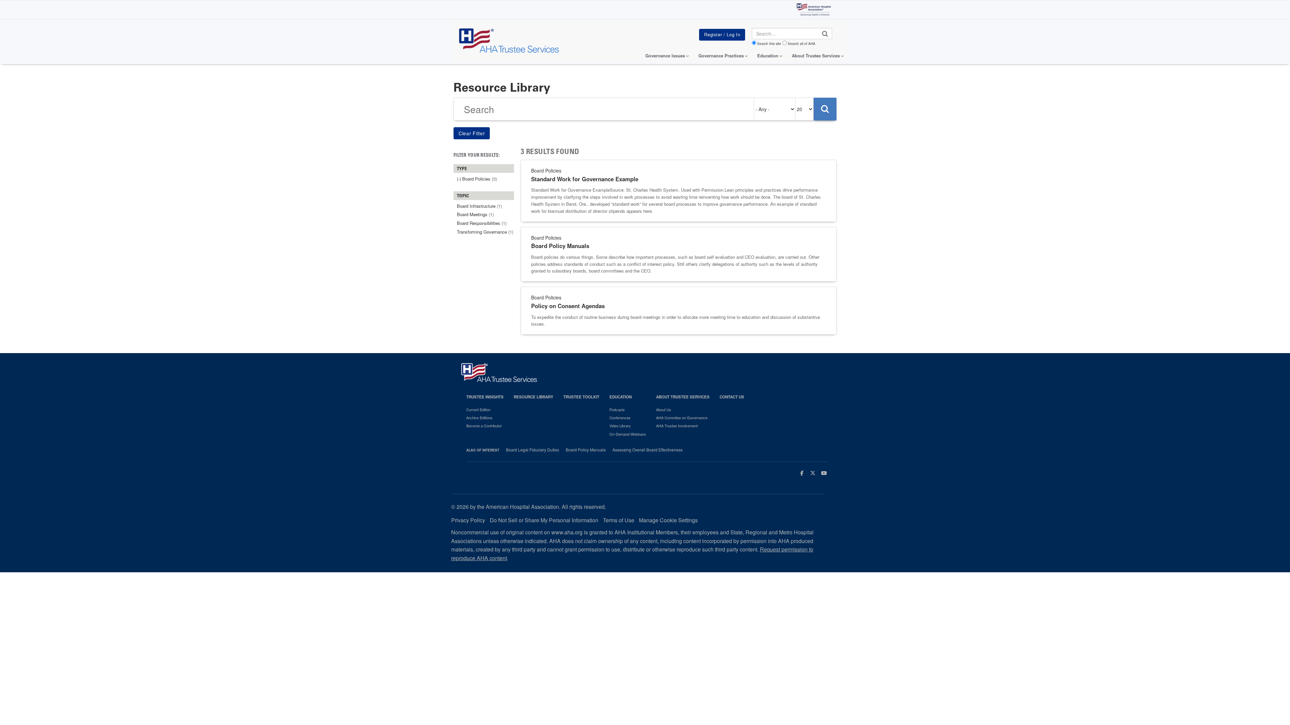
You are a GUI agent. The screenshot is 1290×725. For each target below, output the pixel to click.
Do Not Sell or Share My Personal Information (544, 520)
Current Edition (478, 409)
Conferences (620, 417)
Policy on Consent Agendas (568, 306)
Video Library (620, 425)
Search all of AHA (801, 43)
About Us (663, 409)
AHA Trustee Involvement (677, 425)
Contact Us (732, 397)
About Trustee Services (816, 55)
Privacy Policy (468, 520)
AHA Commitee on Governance (681, 417)
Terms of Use (618, 520)
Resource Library (533, 397)
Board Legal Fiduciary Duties (532, 449)
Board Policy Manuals (560, 246)
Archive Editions (479, 417)
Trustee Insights (485, 397)
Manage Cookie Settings (668, 520)
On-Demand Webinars (627, 434)
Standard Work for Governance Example (584, 179)
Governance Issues (665, 55)
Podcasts (617, 409)
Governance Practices (721, 55)
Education (620, 397)
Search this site (769, 43)
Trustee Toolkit (581, 397)
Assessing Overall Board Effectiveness (647, 449)
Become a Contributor (484, 425)
